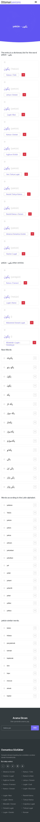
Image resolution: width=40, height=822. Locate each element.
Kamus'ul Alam (28, 776)
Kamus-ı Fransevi (12, 283)
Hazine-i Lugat (11, 254)
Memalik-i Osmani (9, 804)
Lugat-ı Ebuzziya (29, 789)
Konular (26, 812)
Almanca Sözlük (9, 772)
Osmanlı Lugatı (8, 808)
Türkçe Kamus (28, 800)
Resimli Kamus (28, 795)
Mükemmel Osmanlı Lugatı (15, 323)
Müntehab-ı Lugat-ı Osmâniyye (13, 343)
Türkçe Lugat (28, 808)
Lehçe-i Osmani (12, 95)
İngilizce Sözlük (12, 154)
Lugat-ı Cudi (27, 784)
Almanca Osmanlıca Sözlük (16, 234)
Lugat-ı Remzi (11, 303)
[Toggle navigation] (35, 2)
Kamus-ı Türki (11, 75)
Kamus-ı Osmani (12, 134)
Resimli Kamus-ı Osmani (14, 214)
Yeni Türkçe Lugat (12, 174)
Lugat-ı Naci (11, 115)
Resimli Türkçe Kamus (14, 194)
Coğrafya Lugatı (29, 804)
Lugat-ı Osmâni (8, 812)
